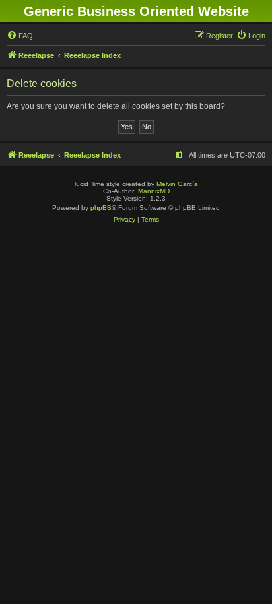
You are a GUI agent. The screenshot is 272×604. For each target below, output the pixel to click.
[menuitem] (20, 36)
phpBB (101, 207)
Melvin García (177, 183)
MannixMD (154, 191)
